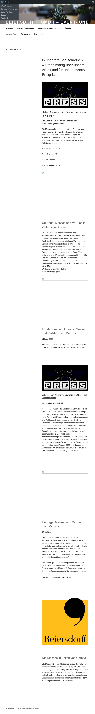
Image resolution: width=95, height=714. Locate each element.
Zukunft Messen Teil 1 (51, 148)
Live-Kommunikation (25, 28)
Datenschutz (9, 709)
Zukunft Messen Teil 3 (51, 159)
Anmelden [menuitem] (8, 2)
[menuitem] (2, 2)
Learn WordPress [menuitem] (7, 12)
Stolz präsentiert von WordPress (28, 709)
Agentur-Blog (11, 34)
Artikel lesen (68, 680)
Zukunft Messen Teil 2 (51, 154)
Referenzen (25, 34)
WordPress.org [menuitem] (6, 6)
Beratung (9, 28)
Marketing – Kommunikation (49, 28)
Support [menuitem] (4, 15)
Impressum (38, 34)
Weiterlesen (79, 450)
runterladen (79, 347)
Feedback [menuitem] (4, 18)
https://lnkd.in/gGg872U (51, 271)
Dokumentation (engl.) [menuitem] (9, 9)
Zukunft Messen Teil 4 (51, 165)
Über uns (68, 28)
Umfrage (65, 577)
